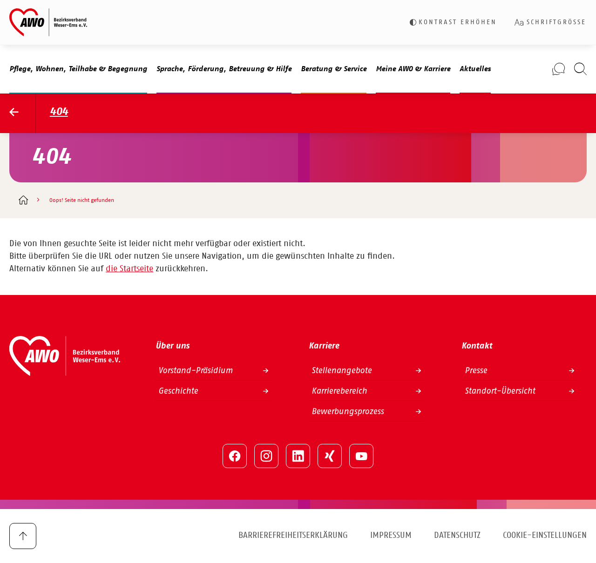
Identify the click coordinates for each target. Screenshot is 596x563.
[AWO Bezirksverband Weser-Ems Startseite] (22, 113)
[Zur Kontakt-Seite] (558, 69)
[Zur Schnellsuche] (580, 69)
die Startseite (129, 269)
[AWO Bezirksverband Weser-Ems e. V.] (48, 22)
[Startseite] (23, 201)
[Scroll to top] (22, 536)
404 (59, 112)
